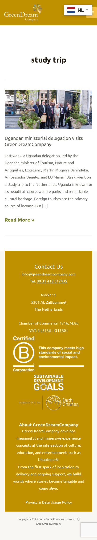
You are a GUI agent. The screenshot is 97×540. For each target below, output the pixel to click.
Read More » (19, 220)
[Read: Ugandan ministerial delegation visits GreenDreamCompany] (48, 109)
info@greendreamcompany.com (49, 273)
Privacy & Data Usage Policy (48, 502)
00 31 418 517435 (52, 280)
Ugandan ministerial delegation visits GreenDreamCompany (44, 141)
